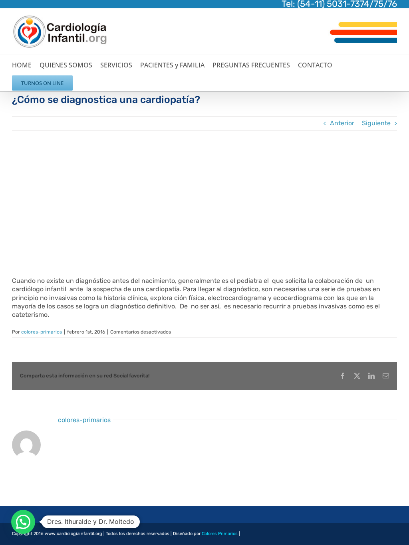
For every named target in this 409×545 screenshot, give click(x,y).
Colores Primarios (220, 533)
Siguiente (376, 123)
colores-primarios (41, 332)
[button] (23, 522)
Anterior (342, 123)
